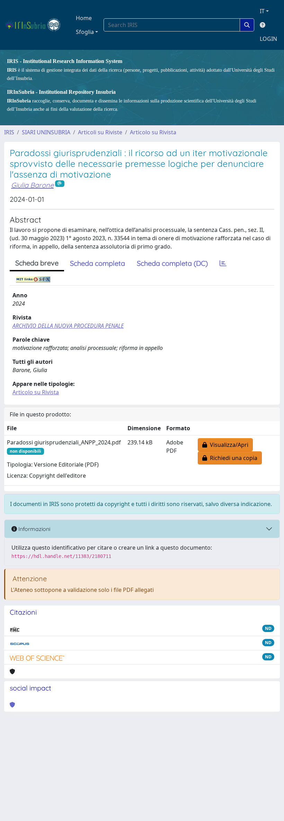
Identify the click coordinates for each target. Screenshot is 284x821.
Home (84, 18)
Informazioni (33, 528)
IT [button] (262, 11)
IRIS (9, 132)
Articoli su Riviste (100, 132)
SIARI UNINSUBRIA (46, 132)
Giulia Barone (32, 185)
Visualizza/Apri (227, 445)
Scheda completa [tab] (97, 263)
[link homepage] (36, 25)
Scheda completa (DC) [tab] (172, 263)
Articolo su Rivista (153, 132)
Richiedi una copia (232, 458)
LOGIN (268, 39)
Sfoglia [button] (85, 32)
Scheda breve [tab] (37, 263)
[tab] (223, 263)
